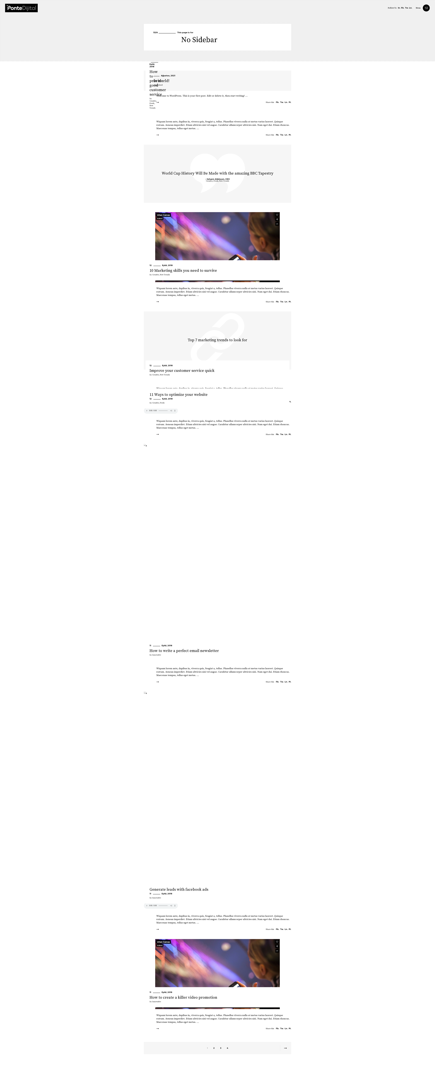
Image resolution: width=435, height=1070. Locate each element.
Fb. (402, 8)
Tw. (406, 8)
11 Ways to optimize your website (179, 394)
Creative (153, 101)
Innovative (156, 655)
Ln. (410, 8)
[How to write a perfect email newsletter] (217, 553)
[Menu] (426, 8)
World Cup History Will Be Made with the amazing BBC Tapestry (217, 173)
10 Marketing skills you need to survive (183, 270)
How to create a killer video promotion (183, 997)
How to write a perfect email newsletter (184, 650)
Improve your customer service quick (182, 370)
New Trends (152, 106)
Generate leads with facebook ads (179, 889)
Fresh (152, 103)
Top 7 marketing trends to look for (217, 340)
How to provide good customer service (158, 83)
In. (399, 8)
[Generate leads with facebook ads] (217, 801)
